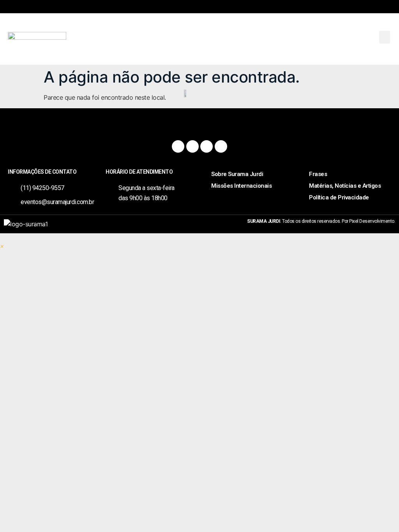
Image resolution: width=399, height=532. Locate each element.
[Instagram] (192, 146)
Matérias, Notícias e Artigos (345, 185)
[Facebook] (178, 146)
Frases (318, 174)
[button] (384, 37)
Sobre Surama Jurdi (237, 174)
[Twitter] (206, 146)
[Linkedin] (221, 146)
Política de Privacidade (339, 197)
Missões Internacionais (241, 185)
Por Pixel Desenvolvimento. (368, 221)
